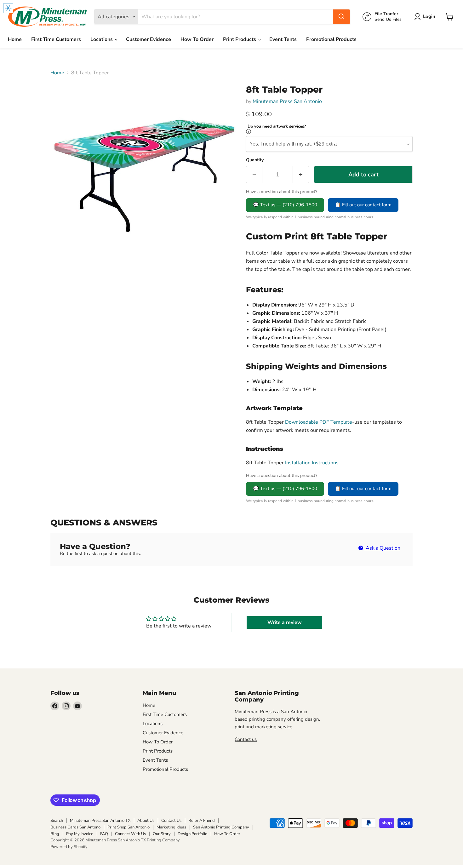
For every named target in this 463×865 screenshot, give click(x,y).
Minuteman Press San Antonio (287, 101)
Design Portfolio (192, 834)
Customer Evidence (148, 39)
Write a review (284, 622)
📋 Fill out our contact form (363, 205)
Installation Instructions (311, 462)
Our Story (162, 834)
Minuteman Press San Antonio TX (100, 820)
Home (15, 39)
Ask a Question (382, 548)
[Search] (341, 16)
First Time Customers (56, 39)
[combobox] (235, 16)
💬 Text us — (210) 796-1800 (285, 205)
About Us (145, 820)
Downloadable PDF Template (318, 422)
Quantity (255, 160)
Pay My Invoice (79, 834)
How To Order (197, 39)
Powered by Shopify (69, 847)
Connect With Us (130, 834)
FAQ (104, 834)
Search (56, 820)
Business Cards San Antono (75, 827)
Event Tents (283, 39)
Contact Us (171, 820)
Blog (54, 834)
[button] (426, 16)
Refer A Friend (201, 820)
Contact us (246, 739)
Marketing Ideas (171, 827)
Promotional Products (331, 39)
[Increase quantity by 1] (301, 174)
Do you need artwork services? (277, 126)
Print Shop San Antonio (128, 827)
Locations (102, 39)
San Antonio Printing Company (221, 827)
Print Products (240, 39)
